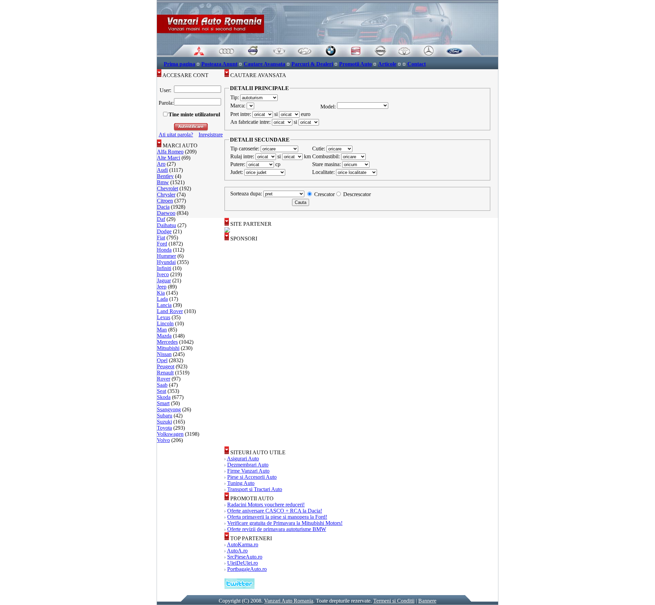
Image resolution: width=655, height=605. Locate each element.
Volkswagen (170, 434)
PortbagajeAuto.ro (247, 569)
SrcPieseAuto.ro (244, 557)
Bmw (163, 182)
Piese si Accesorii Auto (252, 477)
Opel (162, 360)
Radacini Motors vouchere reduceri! (266, 504)
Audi (162, 170)
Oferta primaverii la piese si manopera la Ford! (277, 517)
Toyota (164, 428)
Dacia (163, 207)
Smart (163, 403)
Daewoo (166, 213)
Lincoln (165, 323)
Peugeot (165, 366)
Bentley (165, 176)
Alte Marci (168, 158)
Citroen (165, 201)
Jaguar (164, 280)
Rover (163, 379)
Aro (161, 164)
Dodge (164, 231)
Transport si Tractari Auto (254, 489)
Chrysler (166, 194)
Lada (162, 299)
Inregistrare (211, 134)
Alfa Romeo (170, 151)
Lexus (163, 317)
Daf (161, 219)
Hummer (166, 256)
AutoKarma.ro (242, 544)
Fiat (161, 237)
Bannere (427, 601)
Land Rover (170, 311)
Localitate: (324, 172)
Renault (165, 372)
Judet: (237, 172)
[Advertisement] (251, 344)
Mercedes (167, 342)
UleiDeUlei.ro (242, 563)
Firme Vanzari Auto (248, 471)
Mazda (164, 336)
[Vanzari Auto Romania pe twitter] (239, 587)
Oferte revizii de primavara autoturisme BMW (276, 529)
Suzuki (164, 422)
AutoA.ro (237, 551)
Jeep (161, 287)
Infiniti (164, 268)
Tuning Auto (240, 483)
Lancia (164, 305)
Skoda (164, 397)
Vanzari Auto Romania (288, 601)
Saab (162, 385)
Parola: (165, 103)
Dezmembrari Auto (247, 465)
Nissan (164, 354)
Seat (161, 391)
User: (165, 90)
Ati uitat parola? (176, 134)
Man (162, 330)
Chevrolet (167, 188)
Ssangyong (169, 409)
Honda (164, 250)
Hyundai (166, 262)
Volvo (163, 440)
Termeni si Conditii (393, 601)
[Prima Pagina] (327, 55)
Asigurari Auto (243, 458)
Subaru (164, 415)
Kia (161, 293)
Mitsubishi (168, 348)
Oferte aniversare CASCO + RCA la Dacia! (274, 511)
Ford (162, 244)
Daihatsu (166, 225)
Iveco (163, 274)
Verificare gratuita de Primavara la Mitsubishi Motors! (285, 523)
